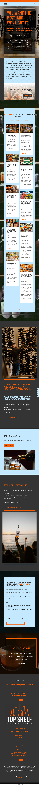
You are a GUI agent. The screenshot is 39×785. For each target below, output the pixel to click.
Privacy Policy (23, 784)
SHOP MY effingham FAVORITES (13, 417)
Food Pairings (24, 174)
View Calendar (9, 445)
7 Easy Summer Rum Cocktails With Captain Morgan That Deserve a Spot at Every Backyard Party (26, 235)
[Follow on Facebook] (20, 700)
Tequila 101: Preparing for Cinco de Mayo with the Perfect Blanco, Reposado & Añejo (12, 231)
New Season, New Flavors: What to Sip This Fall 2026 (11, 136)
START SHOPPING (21, 663)
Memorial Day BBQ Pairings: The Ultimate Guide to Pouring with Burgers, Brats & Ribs (26, 169)
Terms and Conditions (16, 784)
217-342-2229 (19, 689)
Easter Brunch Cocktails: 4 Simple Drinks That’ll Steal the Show (12, 264)
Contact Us (19, 737)
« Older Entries (9, 305)
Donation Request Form (19, 735)
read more (9, 149)
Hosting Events (10, 270)
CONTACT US (28, 95)
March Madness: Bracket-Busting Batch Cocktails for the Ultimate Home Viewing (26, 275)
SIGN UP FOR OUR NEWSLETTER (19, 120)
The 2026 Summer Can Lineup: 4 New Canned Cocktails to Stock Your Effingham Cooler (26, 203)
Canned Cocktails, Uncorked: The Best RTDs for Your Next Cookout (26, 136)
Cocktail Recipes (10, 169)
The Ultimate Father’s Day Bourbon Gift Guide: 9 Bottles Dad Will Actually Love (11, 197)
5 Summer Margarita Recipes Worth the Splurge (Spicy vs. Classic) (12, 165)
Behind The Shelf (10, 235)
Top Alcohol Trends (11, 139)
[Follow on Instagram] (22, 700)
